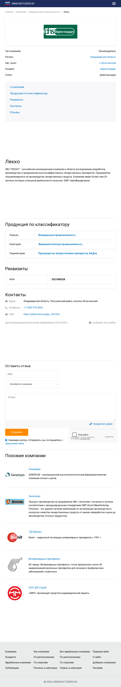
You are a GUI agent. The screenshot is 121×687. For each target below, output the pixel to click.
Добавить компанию (104, 662)
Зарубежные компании (18, 662)
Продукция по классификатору (29, 93)
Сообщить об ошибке (104, 323)
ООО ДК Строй (37, 587)
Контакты (16, 106)
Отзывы (15, 112)
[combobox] (32, 384)
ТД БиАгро (35, 531)
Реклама (97, 668)
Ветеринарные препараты (44, 558)
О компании (17, 87)
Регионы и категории (45, 668)
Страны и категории (71, 668)
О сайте (97, 657)
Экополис (35, 496)
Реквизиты (16, 99)
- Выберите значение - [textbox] (21, 384)
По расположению (44, 657)
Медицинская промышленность (44, 12)
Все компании (41, 651)
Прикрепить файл (102, 424)
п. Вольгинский (107, 63)
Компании (21, 12)
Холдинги (10, 657)
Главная (9, 12)
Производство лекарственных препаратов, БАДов (67, 253)
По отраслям (41, 662)
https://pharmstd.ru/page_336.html (42, 314)
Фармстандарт (108, 69)
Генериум (34, 469)
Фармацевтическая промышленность (60, 244)
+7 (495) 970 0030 (33, 307)
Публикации (12, 668)
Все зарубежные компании (75, 651)
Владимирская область (103, 57)
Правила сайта (101, 651)
